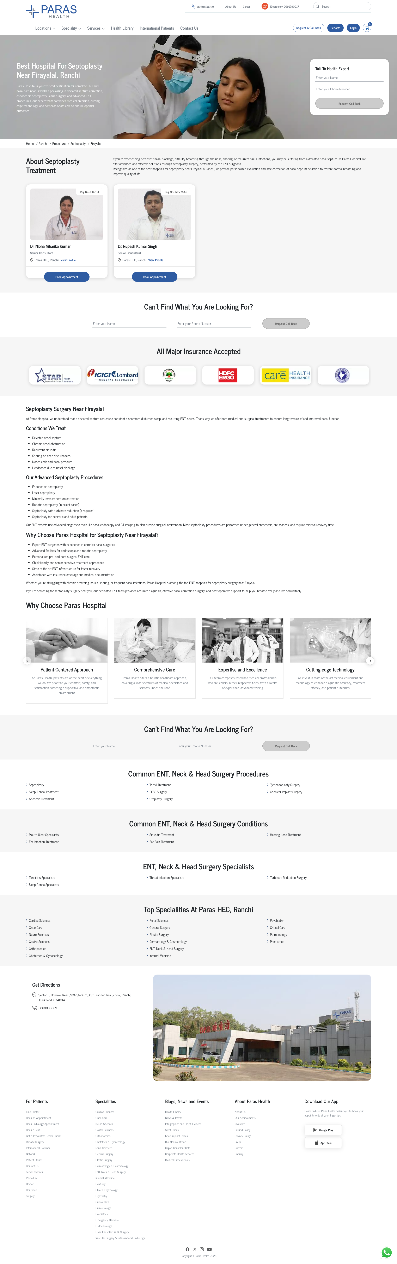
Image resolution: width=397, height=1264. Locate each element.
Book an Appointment (38, 1117)
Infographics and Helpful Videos (183, 1123)
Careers (239, 1147)
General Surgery (159, 927)
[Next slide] (370, 661)
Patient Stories (34, 1159)
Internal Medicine (160, 955)
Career (246, 6)
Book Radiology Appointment (42, 1123)
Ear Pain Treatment (161, 841)
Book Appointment (66, 276)
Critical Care (277, 927)
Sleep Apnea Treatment (44, 791)
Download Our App (321, 1101)
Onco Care (35, 927)
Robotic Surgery (35, 1141)
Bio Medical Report (175, 1141)
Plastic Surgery (159, 934)
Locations (43, 27)
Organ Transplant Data (177, 1147)
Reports (335, 27)
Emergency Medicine (107, 1219)
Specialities (106, 1101)
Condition (31, 1189)
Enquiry (239, 1153)
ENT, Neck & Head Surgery (166, 948)
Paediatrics (277, 941)
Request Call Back (349, 103)
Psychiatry (276, 920)
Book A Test (33, 1129)
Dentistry (100, 1183)
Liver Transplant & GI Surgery (112, 1231)
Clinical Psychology (106, 1189)
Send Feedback (34, 1171)
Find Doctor (32, 1111)
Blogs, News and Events (187, 1101)
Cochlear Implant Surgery (286, 791)
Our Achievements (245, 1117)
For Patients (37, 1101)
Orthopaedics (37, 948)
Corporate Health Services (179, 1153)
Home (30, 143)
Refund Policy (242, 1129)
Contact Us (189, 27)
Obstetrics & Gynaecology (46, 955)
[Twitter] (194, 1249)
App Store (326, 1142)
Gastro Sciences (39, 941)
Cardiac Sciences (39, 920)
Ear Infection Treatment (44, 841)
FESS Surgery (158, 791)
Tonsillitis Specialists (42, 877)
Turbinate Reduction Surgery (288, 877)
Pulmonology (278, 934)
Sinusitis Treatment (161, 834)
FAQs (238, 1141)
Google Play (326, 1129)
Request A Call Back (308, 27)
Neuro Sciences (39, 934)
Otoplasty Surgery (161, 798)
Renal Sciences (159, 920)
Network (30, 1153)
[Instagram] (202, 1249)
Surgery (30, 1195)
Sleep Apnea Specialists (44, 884)
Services (94, 27)
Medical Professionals (177, 1159)
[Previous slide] (27, 661)
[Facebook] (187, 1249)
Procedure (59, 143)
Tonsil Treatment (160, 784)
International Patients (157, 27)
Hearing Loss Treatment (285, 834)
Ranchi (43, 143)
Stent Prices (172, 1129)
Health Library (122, 27)
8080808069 (205, 6)
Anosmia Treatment (41, 798)
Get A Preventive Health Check (43, 1135)
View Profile (68, 259)
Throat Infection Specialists (166, 877)
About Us (230, 6)
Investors (240, 1123)
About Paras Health (252, 1101)
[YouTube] (209, 1249)
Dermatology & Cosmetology (168, 941)
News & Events (173, 1117)
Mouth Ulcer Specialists (44, 834)
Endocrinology (104, 1225)
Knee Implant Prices (176, 1135)
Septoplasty (78, 143)
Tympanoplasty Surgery (285, 784)
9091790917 (291, 6)
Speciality (69, 27)
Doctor (29, 1183)
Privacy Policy (243, 1135)
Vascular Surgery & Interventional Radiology (120, 1237)
